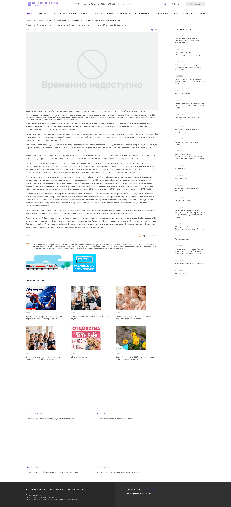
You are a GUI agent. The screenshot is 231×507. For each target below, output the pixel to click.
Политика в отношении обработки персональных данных (52, 499)
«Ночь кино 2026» (183, 200)
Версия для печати (150, 236)
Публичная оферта (34, 495)
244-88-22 (146, 494)
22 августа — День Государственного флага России (189, 228)
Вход (176, 4)
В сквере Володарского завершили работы (114, 419)
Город (175, 13)
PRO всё (39, 20)
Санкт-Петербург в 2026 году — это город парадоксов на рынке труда (135, 358)
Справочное (188, 13)
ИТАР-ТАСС (32, 236)
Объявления (97, 13)
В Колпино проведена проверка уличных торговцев (50, 419)
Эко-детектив (181, 273)
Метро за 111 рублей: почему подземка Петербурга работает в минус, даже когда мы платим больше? (190, 213)
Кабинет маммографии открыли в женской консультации (52, 472)
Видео (72, 13)
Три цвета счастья (183, 239)
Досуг (202, 13)
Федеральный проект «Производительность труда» (188, 54)
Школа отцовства (79, 357)
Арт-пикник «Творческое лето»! (189, 263)
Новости (30, 13)
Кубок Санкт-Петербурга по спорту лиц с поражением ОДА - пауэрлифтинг (44, 318)
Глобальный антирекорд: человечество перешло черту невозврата (133, 318)
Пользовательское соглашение (40, 497)
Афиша (42, 13)
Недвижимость (142, 13)
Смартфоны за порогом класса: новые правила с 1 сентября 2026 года (43, 358)
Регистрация (195, 4)
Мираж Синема (57, 13)
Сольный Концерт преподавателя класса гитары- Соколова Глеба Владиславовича (189, 156)
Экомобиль (180, 168)
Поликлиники (161, 13)
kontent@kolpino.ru (84, 248)
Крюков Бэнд (181, 178)
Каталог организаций (118, 13)
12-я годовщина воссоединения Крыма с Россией (117, 472)
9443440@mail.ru (148, 489)
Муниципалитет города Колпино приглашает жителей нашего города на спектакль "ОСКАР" (190, 251)
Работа (83, 13)
